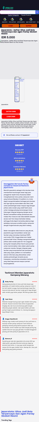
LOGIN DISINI (11, 116)
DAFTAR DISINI (11, 111)
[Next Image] (37, 60)
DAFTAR (28, 25)
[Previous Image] (1, 60)
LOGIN (10, 25)
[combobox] (17, 12)
